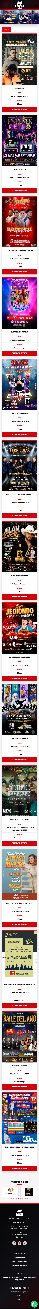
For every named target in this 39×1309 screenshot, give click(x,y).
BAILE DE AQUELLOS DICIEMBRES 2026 (19, 1147)
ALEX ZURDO (19, 88)
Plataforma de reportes (19, 1292)
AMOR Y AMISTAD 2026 (19, 576)
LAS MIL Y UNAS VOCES (19, 413)
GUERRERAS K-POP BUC (19, 332)
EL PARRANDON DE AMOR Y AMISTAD (19, 251)
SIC (19, 1299)
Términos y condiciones (19, 1261)
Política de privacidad (19, 1265)
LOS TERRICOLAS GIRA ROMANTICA (19, 494)
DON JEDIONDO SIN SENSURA (19, 657)
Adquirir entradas (19, 109)
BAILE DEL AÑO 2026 (19, 1066)
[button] (10, 22)
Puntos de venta (20, 1258)
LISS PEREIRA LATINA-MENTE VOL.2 (19, 903)
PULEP (19, 1296)
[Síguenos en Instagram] (19, 1243)
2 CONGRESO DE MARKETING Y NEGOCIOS (19, 984)
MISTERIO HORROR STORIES (19, 820)
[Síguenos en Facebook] (14, 1243)
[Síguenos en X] (25, 1243)
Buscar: (6, 29)
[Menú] (36, 6)
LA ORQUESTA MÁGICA (19, 738)
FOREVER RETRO (19, 169)
